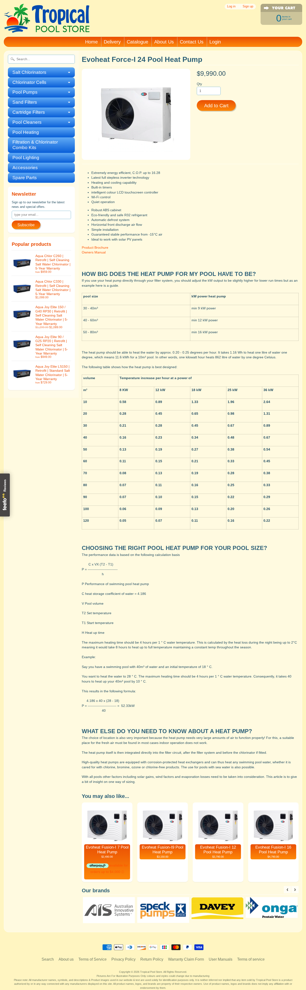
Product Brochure (95, 247)
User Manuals (220, 959)
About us (66, 959)
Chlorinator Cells (29, 82)
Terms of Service (92, 959)
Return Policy (151, 959)
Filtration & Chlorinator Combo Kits (35, 145)
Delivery (112, 41)
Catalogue (137, 41)
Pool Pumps (25, 92)
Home (91, 41)
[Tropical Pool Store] (47, 26)
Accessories (25, 167)
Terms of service (251, 959)
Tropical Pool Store (151, 971)
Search (48, 959)
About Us (164, 41)
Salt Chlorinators (29, 72)
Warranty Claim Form (186, 959)
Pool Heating (25, 132)
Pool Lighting (25, 157)
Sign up (248, 6)
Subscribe (26, 225)
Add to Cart (216, 105)
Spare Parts (24, 177)
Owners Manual (94, 252)
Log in (231, 6)
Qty (199, 84)
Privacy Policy (123, 959)
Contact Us (191, 41)
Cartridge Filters (28, 112)
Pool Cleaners (27, 122)
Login (215, 41)
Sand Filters (24, 102)
